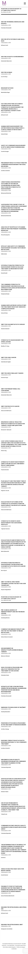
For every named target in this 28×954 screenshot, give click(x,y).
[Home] (4, 3)
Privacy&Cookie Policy (20, 945)
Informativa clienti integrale (9, 947)
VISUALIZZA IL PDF (6, 25)
